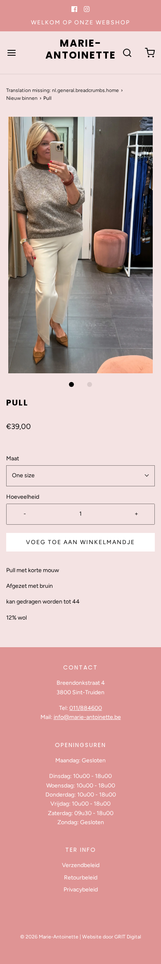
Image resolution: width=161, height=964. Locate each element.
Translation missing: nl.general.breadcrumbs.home (62, 90)
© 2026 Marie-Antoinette (49, 937)
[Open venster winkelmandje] (149, 52)
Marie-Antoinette (80, 49)
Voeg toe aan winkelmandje (80, 542)
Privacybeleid (81, 889)
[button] (80, 245)
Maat (12, 458)
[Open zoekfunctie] (127, 52)
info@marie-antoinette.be (87, 717)
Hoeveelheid (22, 496)
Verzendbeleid (80, 865)
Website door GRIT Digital (111, 937)
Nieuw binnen (22, 98)
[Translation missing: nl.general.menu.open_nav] (11, 52)
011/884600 (85, 708)
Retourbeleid (80, 877)
